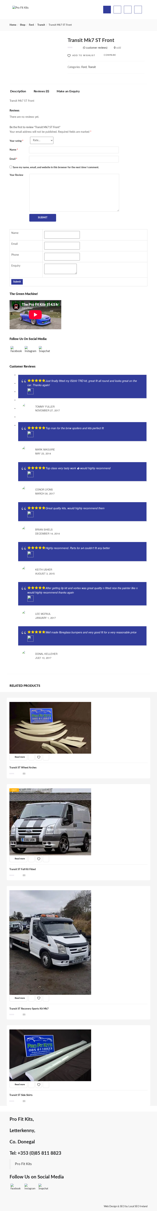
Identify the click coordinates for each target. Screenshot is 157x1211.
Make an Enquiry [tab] (68, 91)
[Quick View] (31, 757)
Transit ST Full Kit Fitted (22, 869)
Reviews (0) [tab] (41, 91)
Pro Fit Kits (23, 1164)
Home (13, 25)
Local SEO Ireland (137, 1206)
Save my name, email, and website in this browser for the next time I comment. (56, 167)
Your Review (16, 175)
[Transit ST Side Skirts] (50, 1031)
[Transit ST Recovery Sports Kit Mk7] (50, 892)
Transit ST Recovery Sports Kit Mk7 (29, 1009)
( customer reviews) (95, 48)
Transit (41, 25)
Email (13, 159)
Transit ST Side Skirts (21, 1095)
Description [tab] (18, 91)
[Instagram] (30, 352)
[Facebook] (16, 352)
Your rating (16, 141)
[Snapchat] (44, 352)
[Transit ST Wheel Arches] (50, 704)
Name (14, 150)
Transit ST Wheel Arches (23, 767)
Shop (22, 25)
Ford (31, 25)
